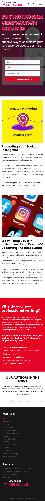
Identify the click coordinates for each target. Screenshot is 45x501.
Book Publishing (9, 457)
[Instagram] (6, 477)
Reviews (7, 421)
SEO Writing (8, 442)
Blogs (6, 436)
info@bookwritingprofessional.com (15, 472)
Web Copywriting (10, 439)
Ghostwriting (8, 427)
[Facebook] (3, 477)
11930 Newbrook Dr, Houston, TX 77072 (17, 469)
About (6, 418)
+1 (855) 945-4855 (33, 3)
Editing (6, 448)
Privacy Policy (31, 499)
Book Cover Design (11, 454)
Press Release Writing (11, 445)
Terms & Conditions (16, 499)
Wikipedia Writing (10, 430)
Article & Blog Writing (11, 433)
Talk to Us (28, 3)
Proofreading (9, 451)
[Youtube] (9, 477)
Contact (7, 424)
